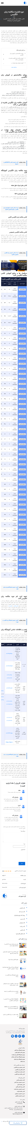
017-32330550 (9, 733)
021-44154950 (9, 653)
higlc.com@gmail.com (18, 1114)
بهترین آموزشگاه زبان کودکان (19, 1059)
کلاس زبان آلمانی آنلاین (20, 1087)
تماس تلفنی (16, 606)
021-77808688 (9, 701)
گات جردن (22, 919)
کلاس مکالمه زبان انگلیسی (20, 1074)
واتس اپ (10, 606)
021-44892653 (9, 666)
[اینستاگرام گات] (16, 1036)
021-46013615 (9, 675)
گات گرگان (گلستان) (20, 934)
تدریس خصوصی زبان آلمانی (19, 1082)
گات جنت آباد (22, 912)
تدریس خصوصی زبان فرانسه (19, 1089)
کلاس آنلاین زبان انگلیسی (20, 1069)
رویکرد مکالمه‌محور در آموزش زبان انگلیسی (16, 54)
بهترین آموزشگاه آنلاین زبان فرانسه (18, 1055)
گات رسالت (22, 926)
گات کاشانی (22, 908)
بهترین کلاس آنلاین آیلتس (20, 1052)
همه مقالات (22, 1061)
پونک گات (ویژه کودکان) (19, 915)
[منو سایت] (3, 2)
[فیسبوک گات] (23, 1036)
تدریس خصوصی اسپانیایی (20, 1093)
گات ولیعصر (22, 923)
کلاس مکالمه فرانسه (21, 1091)
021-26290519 (9, 688)
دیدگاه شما (23, 831)
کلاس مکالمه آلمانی (21, 1084)
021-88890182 (9, 717)
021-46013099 (9, 678)
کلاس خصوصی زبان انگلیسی (19, 1067)
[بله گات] (12, 1036)
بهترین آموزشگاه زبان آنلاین (20, 1050)
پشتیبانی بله (16, 1123)
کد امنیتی (23, 849)
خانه (14, 17)
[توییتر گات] (19, 1036)
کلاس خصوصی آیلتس (20, 1080)
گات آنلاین (22, 930)
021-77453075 (9, 704)
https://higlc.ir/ (9, 742)
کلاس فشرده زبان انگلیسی (20, 1072)
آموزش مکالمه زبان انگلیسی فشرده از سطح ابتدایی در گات (16, 59)
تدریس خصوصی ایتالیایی (20, 1096)
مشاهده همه (14, 67)
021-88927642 (9, 720)
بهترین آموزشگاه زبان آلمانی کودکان (18, 1057)
